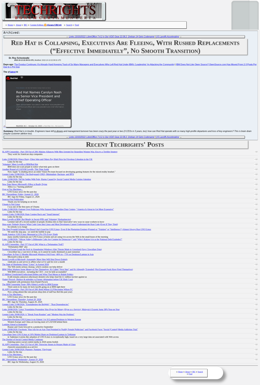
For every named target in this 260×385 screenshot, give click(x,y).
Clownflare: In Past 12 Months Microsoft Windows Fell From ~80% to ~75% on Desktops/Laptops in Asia (48, 254)
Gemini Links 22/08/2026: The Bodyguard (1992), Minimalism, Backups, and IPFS (38, 174)
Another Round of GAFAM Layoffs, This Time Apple (25, 169)
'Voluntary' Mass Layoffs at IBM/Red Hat (20, 164)
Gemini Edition (36, 25)
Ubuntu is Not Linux (11, 204)
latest (13, 72)
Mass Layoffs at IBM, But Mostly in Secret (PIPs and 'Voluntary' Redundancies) (36, 219)
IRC (25, 25)
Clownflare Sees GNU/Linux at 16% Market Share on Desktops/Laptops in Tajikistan (39, 334)
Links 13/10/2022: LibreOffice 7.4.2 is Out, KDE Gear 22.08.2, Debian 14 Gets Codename (111, 36)
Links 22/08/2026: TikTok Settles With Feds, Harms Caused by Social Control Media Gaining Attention (46, 179)
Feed (77, 25)
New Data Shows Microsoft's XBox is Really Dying (24, 184)
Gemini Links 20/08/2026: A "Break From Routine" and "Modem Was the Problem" (38, 314)
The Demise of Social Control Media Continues (22, 339)
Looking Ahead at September (14, 324)
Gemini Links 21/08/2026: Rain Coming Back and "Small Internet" (31, 214)
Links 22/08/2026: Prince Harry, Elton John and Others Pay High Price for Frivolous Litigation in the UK (47, 159)
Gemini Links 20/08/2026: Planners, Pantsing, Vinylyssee (26, 349)
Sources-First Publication (13, 199)
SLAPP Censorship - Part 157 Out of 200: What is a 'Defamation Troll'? (33, 244)
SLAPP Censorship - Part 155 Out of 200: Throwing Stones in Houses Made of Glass (39, 344)
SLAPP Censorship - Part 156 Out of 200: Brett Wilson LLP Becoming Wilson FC (37, 289)
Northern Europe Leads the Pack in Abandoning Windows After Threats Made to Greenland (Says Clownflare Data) (52, 249)
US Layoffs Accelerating (167, 36)
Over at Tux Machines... (12, 189)
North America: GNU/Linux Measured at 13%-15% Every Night (30, 234)
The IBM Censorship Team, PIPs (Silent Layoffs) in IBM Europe (30, 284)
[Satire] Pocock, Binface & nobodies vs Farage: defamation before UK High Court (37, 279)
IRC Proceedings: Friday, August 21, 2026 (20, 194)
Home (10, 25)
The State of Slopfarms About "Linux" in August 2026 (25, 264)
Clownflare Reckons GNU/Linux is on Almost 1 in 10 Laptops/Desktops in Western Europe (41, 319)
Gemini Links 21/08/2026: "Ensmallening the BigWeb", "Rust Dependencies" (35, 304)
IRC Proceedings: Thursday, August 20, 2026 (21, 299)
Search (69, 25)
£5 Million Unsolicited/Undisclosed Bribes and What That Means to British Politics (37, 274)
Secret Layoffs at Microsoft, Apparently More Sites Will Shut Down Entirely (35, 259)
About (18, 25)
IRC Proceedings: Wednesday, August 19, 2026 (22, 359)
